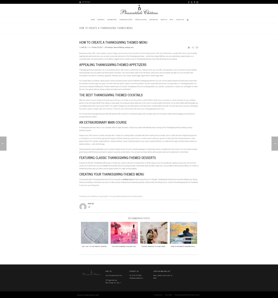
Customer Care (158, 295)
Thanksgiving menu (103, 196)
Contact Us (180, 19)
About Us (164, 19)
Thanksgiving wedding (115, 196)
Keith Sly (83, 47)
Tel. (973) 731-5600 (135, 275)
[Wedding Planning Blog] (139, 10)
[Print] (189, 47)
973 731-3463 (86, 2)
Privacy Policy (168, 295)
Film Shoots (153, 19)
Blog (171, 19)
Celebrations (112, 19)
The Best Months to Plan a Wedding (154, 246)
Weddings (100, 19)
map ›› (119, 282)
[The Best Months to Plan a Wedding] (153, 233)
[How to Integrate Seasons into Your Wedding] (183, 233)
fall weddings (83, 196)
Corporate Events (125, 19)
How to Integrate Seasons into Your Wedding (184, 246)
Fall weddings (163, 33)
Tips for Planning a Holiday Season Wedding (125, 246)
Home (93, 19)
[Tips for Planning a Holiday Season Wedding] (124, 233)
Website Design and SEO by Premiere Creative (187, 295)
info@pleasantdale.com (136, 278)
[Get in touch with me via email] (89, 207)
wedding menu (129, 47)
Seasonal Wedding (118, 47)
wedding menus (138, 196)
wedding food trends (127, 196)
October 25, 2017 (97, 47)
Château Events (141, 19)
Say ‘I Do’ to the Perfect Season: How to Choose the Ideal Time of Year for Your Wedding (95, 246)
